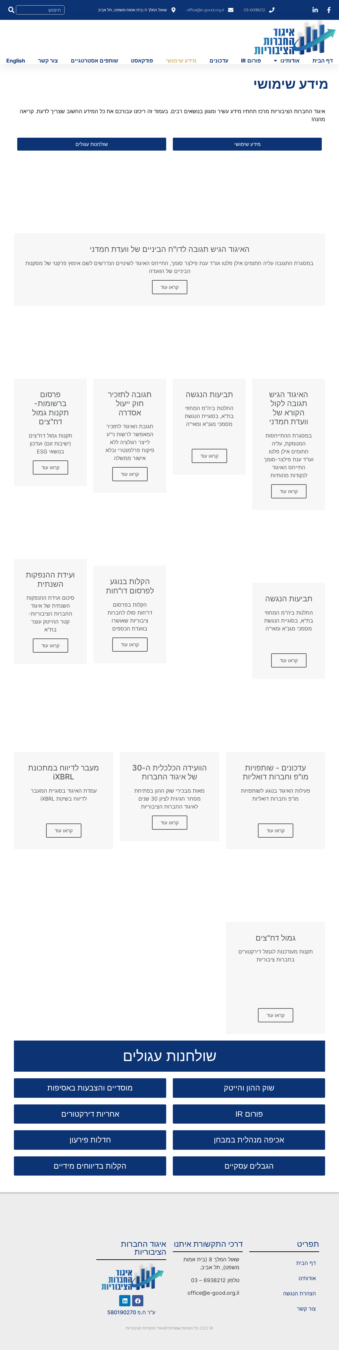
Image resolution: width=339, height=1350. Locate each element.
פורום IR (251, 60)
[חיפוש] (11, 10)
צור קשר (48, 60)
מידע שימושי (181, 60)
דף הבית (323, 60)
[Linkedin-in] (315, 10)
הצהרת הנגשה (299, 1293)
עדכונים (219, 60)
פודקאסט (142, 60)
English (15, 60)
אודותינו (290, 60)
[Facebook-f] (329, 10)
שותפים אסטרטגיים (94, 60)
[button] (247, 144)
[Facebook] (137, 1300)
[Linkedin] (124, 1300)
